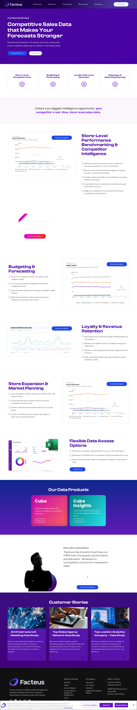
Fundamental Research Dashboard (70, 693)
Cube (66, 685)
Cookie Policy (68, 708)
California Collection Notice (94, 692)
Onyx (66, 698)
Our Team (90, 685)
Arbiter (67, 682)
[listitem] (27, 633)
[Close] (133, 705)
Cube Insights (70, 688)
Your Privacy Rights (90, 705)
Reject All (106, 705)
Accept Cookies (121, 705)
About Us (89, 682)
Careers (89, 688)
